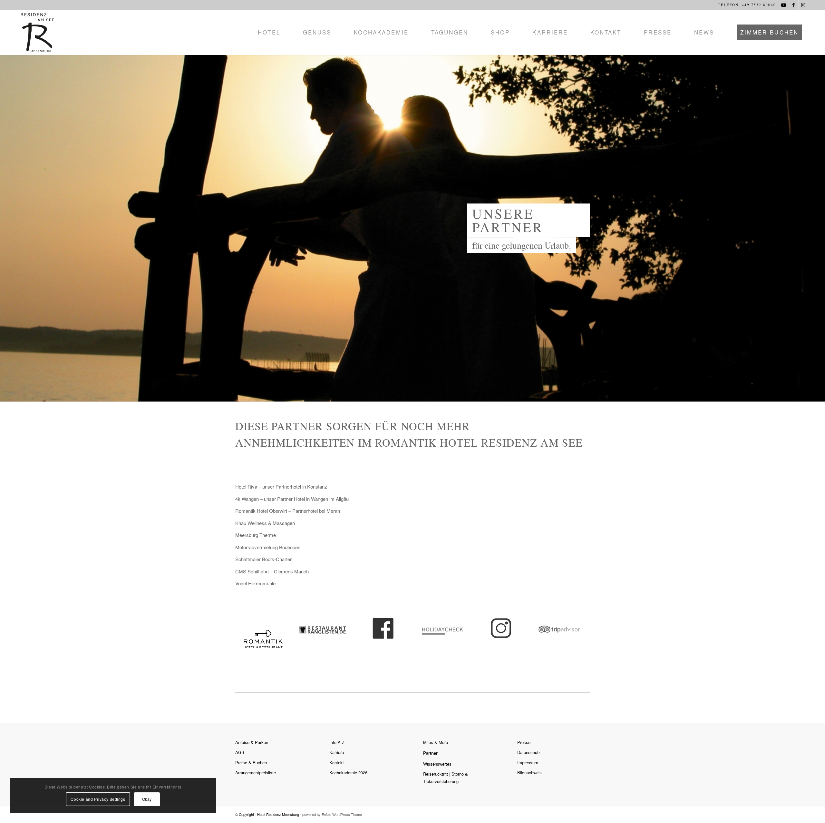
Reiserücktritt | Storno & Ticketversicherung (445, 777)
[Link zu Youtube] (784, 5)
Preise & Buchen (251, 762)
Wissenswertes (437, 764)
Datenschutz (529, 752)
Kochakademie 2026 (348, 772)
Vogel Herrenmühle (255, 583)
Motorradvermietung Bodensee (267, 547)
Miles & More (435, 742)
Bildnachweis (529, 772)
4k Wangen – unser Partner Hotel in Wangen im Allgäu (292, 498)
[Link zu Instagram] (804, 5)
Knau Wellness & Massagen (265, 523)
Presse (523, 742)
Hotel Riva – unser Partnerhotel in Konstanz (281, 486)
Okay (147, 799)
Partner (430, 753)
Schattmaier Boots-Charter (263, 559)
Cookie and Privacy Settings (98, 799)
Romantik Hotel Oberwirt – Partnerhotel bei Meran (287, 510)
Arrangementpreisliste (255, 772)
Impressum (527, 762)
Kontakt (336, 762)
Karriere (336, 752)
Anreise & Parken (251, 742)
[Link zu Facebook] (794, 5)
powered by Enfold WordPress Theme (332, 814)
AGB (239, 752)
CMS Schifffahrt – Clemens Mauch (272, 571)
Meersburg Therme (255, 534)
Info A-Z (337, 742)
